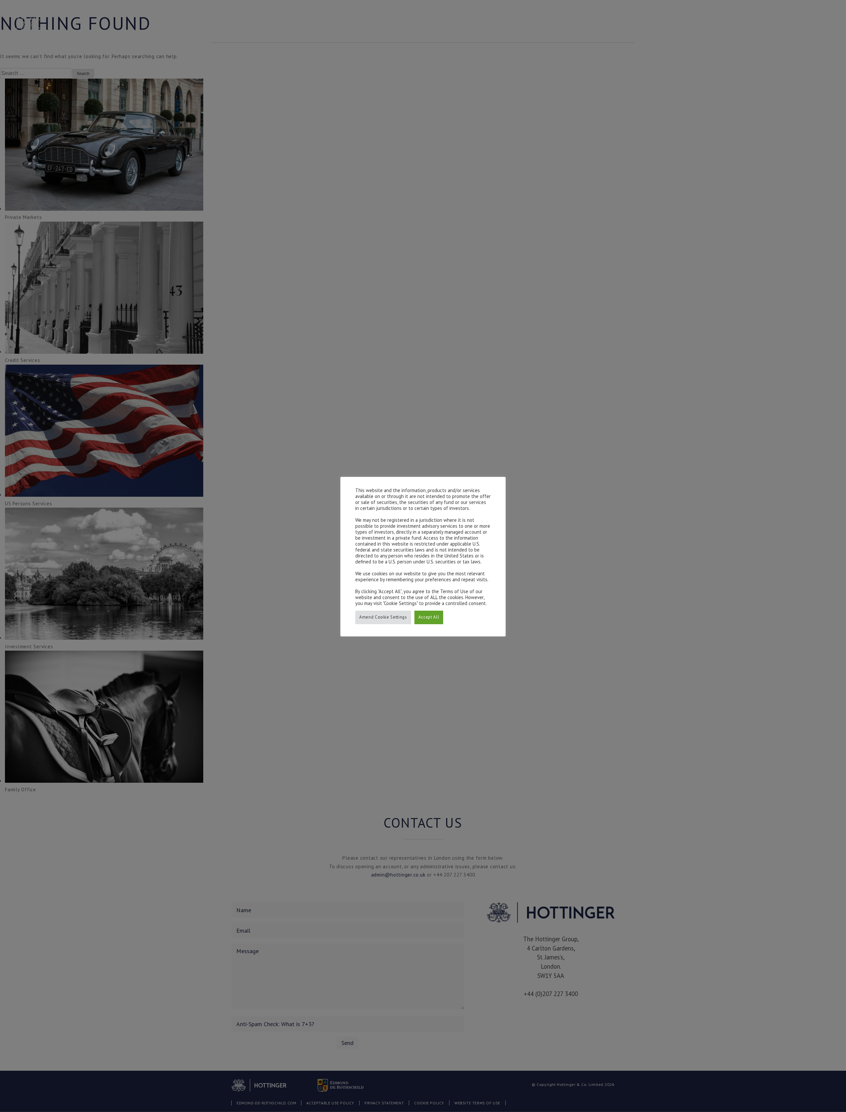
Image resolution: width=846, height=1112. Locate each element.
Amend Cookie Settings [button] (383, 617)
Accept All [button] (429, 617)
